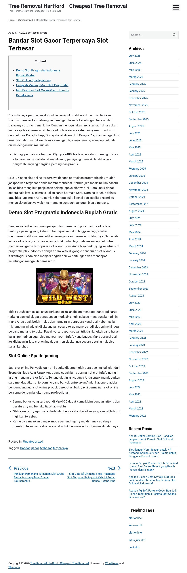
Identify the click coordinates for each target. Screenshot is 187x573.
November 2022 (138, 359)
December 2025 (138, 98)
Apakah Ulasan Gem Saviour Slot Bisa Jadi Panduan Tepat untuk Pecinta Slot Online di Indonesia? (152, 480)
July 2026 (134, 55)
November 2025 (138, 105)
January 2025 (137, 175)
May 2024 (134, 232)
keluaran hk (136, 525)
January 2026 (137, 91)
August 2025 (136, 126)
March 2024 (136, 246)
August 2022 (136, 380)
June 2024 (135, 225)
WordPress (112, 563)
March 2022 (136, 408)
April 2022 (135, 401)
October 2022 (137, 366)
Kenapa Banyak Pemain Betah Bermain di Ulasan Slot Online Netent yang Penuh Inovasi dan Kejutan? (153, 466)
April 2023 (135, 324)
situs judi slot (137, 540)
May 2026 (134, 69)
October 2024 (137, 197)
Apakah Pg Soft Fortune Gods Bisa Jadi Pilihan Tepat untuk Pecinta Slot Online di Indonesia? (153, 494)
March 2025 (136, 161)
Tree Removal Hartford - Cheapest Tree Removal (59, 563)
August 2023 (136, 295)
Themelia (14, 567)
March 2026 (136, 77)
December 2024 (138, 182)
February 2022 (137, 415)
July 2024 (134, 218)
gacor (35, 448)
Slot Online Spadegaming (33, 80)
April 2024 (135, 239)
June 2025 (135, 140)
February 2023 (137, 338)
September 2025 (138, 119)
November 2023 (138, 274)
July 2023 (134, 302)
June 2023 (135, 310)
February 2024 (137, 253)
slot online (135, 518)
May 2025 (134, 147)
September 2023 (138, 288)
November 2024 (138, 189)
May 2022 (134, 394)
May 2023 (134, 316)
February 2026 (137, 84)
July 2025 (134, 133)
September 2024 (138, 204)
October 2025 (137, 112)
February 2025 (137, 168)
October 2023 (137, 281)
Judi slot (134, 547)
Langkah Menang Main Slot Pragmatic (42, 85)
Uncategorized (33, 441)
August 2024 (136, 211)
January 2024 (137, 260)
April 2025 (135, 154)
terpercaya (60, 448)
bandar (25, 448)
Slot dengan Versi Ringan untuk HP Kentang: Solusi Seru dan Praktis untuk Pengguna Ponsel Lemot (152, 453)
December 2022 (138, 352)
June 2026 (135, 62)
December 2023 (138, 267)
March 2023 (136, 331)
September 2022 (138, 373)
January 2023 (137, 345)
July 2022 (134, 387)
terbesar (46, 448)
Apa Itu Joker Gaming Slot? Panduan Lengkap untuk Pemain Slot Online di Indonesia (151, 439)
